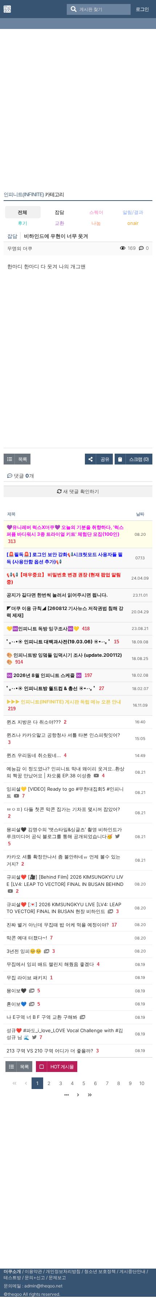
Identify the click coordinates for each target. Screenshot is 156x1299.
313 (12, 541)
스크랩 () (139, 459)
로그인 (142, 9)
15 (116, 641)
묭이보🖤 (16, 990)
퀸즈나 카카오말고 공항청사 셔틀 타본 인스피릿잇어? (63, 735)
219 (12, 708)
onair (133, 223)
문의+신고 (35, 1277)
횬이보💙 (16, 1004)
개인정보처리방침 (63, 1271)
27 (101, 688)
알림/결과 (133, 212)
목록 (22, 459)
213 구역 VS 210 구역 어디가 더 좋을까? (50, 1051)
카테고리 (34, 194)
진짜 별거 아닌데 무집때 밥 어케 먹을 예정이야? (58, 925)
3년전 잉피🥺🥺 (24, 951)
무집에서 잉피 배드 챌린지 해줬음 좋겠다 (50, 964)
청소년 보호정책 (100, 1271)
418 (86, 628)
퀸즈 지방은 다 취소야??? (34, 722)
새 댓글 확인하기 (80, 491)
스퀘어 (96, 212)
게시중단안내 (132, 1271)
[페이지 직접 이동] (66, 1095)
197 (88, 675)
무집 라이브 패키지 (27, 977)
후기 (22, 223)
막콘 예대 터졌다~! (27, 938)
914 (19, 662)
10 (141, 1083)
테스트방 (12, 1277)
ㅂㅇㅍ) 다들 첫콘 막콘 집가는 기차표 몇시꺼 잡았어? (63, 809)
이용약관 (33, 1271)
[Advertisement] (78, 111)
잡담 (59, 212)
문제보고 (57, 1277)
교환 (59, 223)
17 (114, 925)
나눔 (96, 223)
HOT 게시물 (62, 1066)
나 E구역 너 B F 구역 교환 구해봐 (42, 1017)
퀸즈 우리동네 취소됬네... (34, 755)
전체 (22, 212)
